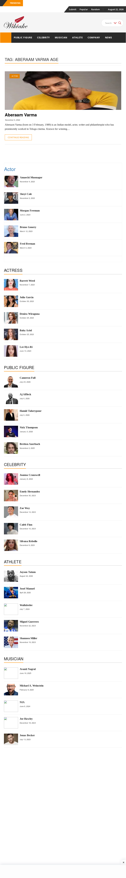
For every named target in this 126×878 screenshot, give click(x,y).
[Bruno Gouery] (11, 231)
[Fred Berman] (11, 247)
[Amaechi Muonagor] (11, 181)
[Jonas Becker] (11, 739)
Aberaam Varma (21, 115)
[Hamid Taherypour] (11, 415)
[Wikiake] (5, 37)
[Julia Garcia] (11, 301)
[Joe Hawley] (11, 722)
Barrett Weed (27, 280)
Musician (61, 37)
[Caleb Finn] (11, 528)
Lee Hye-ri (26, 347)
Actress (13, 270)
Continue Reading (18, 137)
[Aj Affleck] (11, 398)
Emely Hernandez (30, 491)
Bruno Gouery (28, 227)
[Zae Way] (11, 512)
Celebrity (43, 37)
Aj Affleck (25, 394)
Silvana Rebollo (28, 541)
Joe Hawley (26, 718)
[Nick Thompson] (11, 431)
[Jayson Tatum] (11, 576)
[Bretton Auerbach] (11, 448)
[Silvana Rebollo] (11, 545)
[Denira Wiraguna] (11, 318)
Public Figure (23, 37)
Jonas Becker (27, 735)
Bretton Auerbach (30, 444)
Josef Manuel (27, 588)
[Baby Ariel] (11, 334)
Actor (14, 76)
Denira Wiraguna (30, 313)
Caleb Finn (26, 524)
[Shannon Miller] (11, 642)
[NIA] (11, 706)
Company (94, 37)
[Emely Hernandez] (11, 495)
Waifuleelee (26, 605)
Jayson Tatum (28, 572)
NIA (22, 702)
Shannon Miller (28, 638)
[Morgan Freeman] (11, 214)
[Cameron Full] (11, 382)
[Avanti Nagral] (11, 673)
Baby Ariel (26, 330)
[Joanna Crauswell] (11, 479)
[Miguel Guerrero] (11, 625)
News (108, 37)
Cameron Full (27, 377)
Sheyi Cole (26, 194)
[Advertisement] (64, 153)
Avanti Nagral (28, 669)
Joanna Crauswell (30, 475)
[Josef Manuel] (11, 592)
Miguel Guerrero (29, 621)
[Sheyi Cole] (11, 198)
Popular (84, 9)
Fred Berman (27, 243)
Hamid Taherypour (31, 410)
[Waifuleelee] (11, 609)
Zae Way (25, 508)
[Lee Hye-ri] (11, 351)
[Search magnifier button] (119, 23)
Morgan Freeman (30, 210)
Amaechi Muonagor (31, 177)
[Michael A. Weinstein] (11, 689)
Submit (72, 9)
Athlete (77, 37)
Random (95, 9)
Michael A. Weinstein (31, 685)
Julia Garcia (26, 297)
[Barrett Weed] (11, 284)
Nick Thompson (29, 427)
